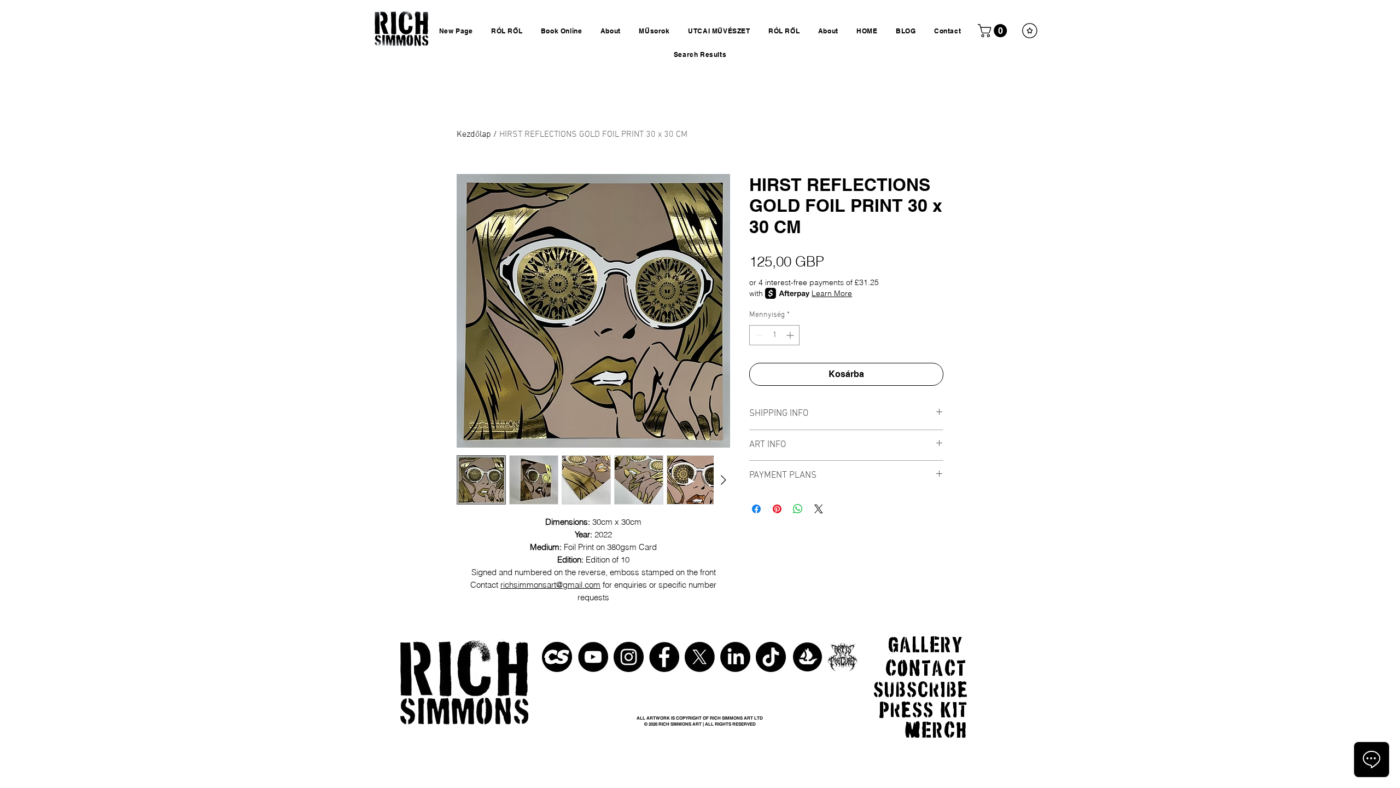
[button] (994, 30)
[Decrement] (758, 335)
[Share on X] (818, 508)
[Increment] (791, 335)
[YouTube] (593, 657)
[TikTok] (771, 657)
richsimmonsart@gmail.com (550, 585)
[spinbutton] (774, 335)
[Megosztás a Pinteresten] (777, 508)
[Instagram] (629, 657)
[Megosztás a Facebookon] (756, 508)
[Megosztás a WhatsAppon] (797, 508)
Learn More (832, 293)
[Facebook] (664, 657)
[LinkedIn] (735, 657)
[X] (700, 657)
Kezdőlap (474, 134)
